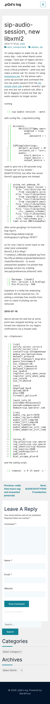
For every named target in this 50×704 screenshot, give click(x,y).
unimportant (19, 47)
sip (41, 47)
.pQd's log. (22, 690)
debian (34, 47)
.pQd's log (12, 4)
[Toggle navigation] (43, 4)
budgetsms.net (12, 76)
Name (8, 560)
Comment (10, 524)
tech (9, 47)
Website (8, 588)
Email (8, 574)
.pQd (22, 43)
